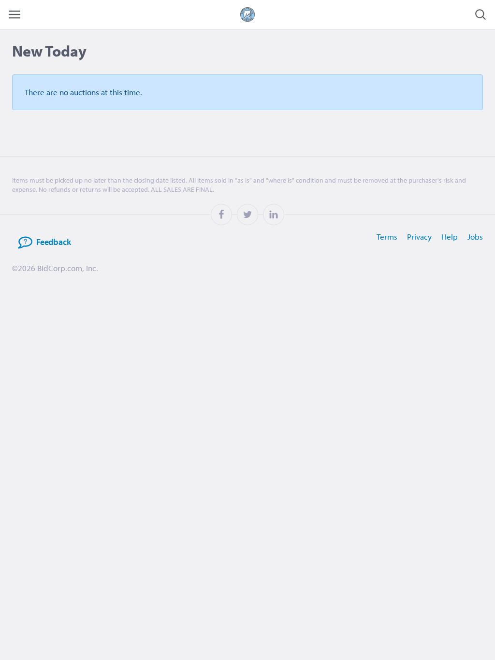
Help (449, 236)
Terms (387, 236)
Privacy (419, 236)
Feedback (53, 241)
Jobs (475, 236)
